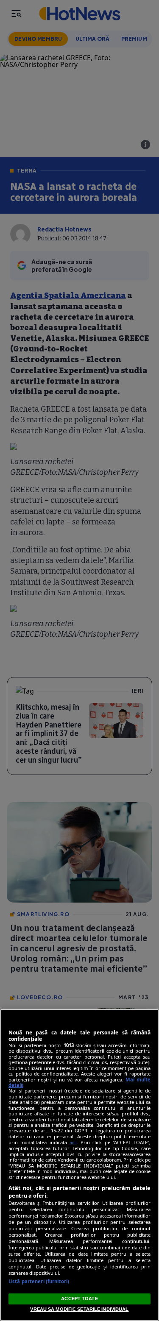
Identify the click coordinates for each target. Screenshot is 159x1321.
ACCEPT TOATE (79, 1298)
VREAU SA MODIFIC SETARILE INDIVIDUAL (79, 1309)
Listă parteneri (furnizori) (38, 1281)
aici (73, 1142)
